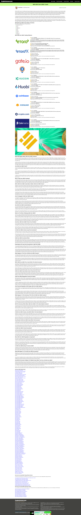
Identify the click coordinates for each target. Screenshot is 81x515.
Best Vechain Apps (17, 425)
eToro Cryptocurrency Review (25, 477)
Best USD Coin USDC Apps (18, 373)
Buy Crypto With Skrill (18, 386)
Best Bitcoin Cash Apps (18, 424)
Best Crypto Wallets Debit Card (19, 405)
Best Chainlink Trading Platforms (19, 452)
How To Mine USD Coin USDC (19, 380)
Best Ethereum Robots (18, 409)
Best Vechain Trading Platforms (19, 445)
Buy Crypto (53, 1)
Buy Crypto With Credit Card (19, 392)
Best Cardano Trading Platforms (19, 439)
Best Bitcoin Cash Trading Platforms (20, 444)
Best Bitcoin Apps (17, 414)
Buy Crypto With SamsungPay (19, 384)
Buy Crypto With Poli (18, 390)
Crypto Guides (77, 1)
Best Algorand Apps (17, 423)
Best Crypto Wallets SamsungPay (19, 397)
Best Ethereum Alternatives (18, 455)
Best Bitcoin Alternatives (18, 454)
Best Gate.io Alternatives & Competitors (20, 490)
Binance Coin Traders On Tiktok (19, 466)
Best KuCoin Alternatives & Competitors (20, 492)
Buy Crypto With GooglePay (19, 383)
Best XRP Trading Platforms (19, 440)
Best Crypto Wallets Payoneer (19, 400)
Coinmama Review (22, 485)
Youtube (21, 511)
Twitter (18, 511)
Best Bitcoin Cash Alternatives (19, 463)
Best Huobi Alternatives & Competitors (20, 493)
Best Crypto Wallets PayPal (18, 395)
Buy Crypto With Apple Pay (18, 385)
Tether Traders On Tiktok (18, 468)
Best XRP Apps (17, 420)
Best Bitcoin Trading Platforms (19, 434)
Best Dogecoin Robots (18, 411)
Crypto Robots (66, 1)
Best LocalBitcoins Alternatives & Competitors (21, 491)
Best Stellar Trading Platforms (19, 447)
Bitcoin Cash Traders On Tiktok (19, 472)
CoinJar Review (21, 483)
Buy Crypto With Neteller (18, 387)
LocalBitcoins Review (23, 480)
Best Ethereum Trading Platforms (19, 435)
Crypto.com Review (22, 484)
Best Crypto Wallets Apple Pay (19, 398)
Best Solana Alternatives (18, 458)
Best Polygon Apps (17, 422)
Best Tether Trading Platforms (19, 438)
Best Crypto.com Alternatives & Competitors (21, 495)
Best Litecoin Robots (18, 413)
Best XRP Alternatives (18, 460)
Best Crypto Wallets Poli (18, 403)
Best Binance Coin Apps (18, 416)
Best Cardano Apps (17, 419)
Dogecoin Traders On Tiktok (19, 465)
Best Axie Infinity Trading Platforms (19, 446)
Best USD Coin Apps (18, 427)
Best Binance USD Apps (18, 433)
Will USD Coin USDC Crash (18, 378)
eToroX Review (21, 478)
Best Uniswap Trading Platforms (19, 451)
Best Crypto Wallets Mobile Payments (20, 407)
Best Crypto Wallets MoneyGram (19, 401)
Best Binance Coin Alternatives (19, 457)
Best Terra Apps (17, 429)
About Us (16, 511)
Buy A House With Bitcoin (18, 473)
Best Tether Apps (17, 418)
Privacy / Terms (24, 511)
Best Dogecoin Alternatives (18, 456)
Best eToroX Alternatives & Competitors (20, 489)
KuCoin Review (21, 481)
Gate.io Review (21, 479)
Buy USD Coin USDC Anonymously (19, 375)
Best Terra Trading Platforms (19, 449)
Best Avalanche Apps (18, 430)
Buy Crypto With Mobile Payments (19, 394)
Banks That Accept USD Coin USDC (20, 381)
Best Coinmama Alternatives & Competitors (21, 496)
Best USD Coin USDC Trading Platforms (20, 376)
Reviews (71, 1)
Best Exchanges (59, 1)
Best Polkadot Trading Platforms (19, 441)
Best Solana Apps (17, 417)
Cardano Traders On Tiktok (18, 469)
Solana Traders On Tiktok (18, 467)
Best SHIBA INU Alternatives (19, 462)
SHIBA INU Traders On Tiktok (19, 471)
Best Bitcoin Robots (17, 408)
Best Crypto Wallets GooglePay (19, 396)
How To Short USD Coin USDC (19, 379)
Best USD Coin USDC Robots (19, 370)
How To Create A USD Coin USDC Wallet (20, 374)
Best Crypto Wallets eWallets (19, 406)
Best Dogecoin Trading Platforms (19, 436)
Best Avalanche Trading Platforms (19, 450)
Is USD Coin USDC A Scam (18, 372)
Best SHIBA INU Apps (18, 428)
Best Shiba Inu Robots (18, 412)
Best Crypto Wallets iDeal (18, 402)
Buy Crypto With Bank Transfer (19, 391)
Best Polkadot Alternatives (18, 461)
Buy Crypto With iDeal (18, 389)
